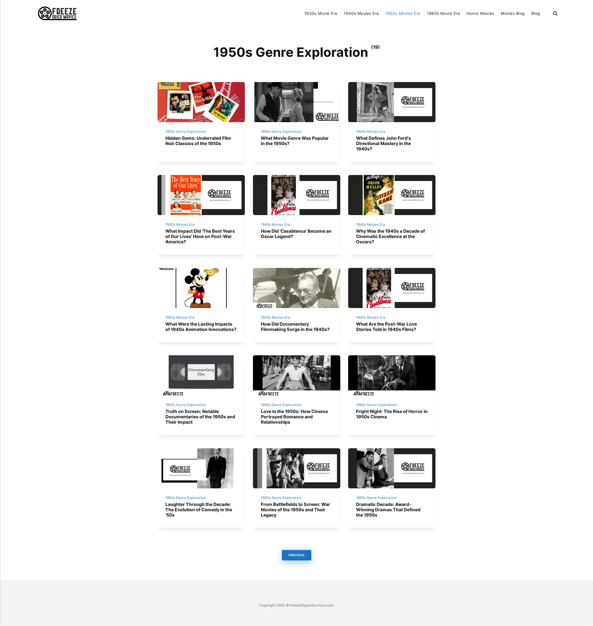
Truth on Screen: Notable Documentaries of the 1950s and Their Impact (200, 417)
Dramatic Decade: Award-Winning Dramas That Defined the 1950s (388, 509)
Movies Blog (513, 13)
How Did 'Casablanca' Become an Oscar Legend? (296, 233)
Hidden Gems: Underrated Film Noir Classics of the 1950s (198, 140)
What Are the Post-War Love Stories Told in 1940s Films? (386, 326)
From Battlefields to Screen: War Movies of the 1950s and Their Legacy (295, 509)
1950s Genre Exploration (185, 131)
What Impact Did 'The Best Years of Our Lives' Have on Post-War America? (200, 236)
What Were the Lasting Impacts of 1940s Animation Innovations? (201, 326)
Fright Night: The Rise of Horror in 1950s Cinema (392, 414)
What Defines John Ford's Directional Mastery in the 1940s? (383, 143)
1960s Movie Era (443, 13)
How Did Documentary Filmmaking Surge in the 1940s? (295, 326)
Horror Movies (480, 13)
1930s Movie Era (320, 13)
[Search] (555, 13)
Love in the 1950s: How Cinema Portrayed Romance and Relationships (294, 417)
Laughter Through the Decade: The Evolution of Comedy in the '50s (198, 509)
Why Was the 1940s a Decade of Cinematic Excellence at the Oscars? (390, 236)
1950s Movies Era (402, 13)
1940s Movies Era (361, 13)
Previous (297, 555)
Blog (535, 13)
